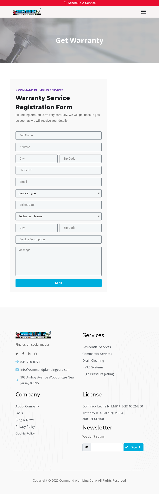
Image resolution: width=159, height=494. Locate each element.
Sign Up (136, 447)
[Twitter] (17, 353)
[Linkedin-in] (29, 353)
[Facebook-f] (23, 353)
